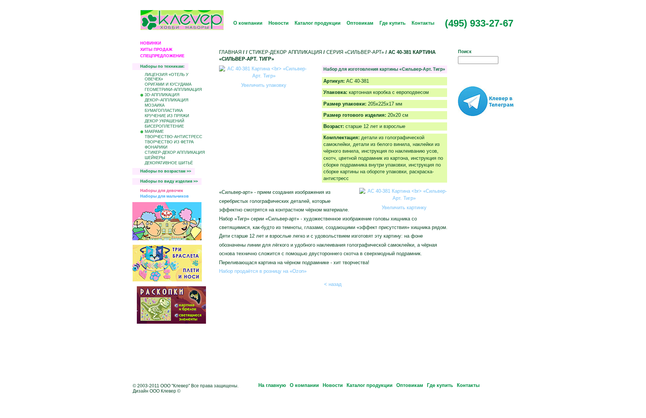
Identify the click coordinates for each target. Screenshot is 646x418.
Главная (230, 52)
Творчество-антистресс (173, 136)
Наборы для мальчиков (164, 196)
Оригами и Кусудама (168, 84)
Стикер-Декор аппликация (175, 152)
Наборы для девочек (161, 190)
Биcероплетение (164, 126)
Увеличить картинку (404, 207)
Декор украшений (164, 121)
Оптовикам (360, 23)
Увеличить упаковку (263, 85)
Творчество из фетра (169, 142)
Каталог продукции (318, 23)
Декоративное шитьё (169, 163)
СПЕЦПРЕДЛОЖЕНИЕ (162, 56)
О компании (247, 23)
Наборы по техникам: (162, 66)
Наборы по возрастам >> (165, 171)
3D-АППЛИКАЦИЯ (162, 94)
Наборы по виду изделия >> (169, 181)
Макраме (154, 131)
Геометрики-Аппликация (173, 89)
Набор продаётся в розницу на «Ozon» (263, 271)
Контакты (423, 23)
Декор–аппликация (166, 100)
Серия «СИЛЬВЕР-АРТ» (355, 52)
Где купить (392, 23)
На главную (272, 385)
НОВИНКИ (150, 43)
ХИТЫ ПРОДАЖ (156, 49)
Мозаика (154, 105)
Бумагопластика (164, 110)
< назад (333, 284)
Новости (278, 23)
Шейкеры (155, 157)
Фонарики (156, 147)
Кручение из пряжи (167, 115)
